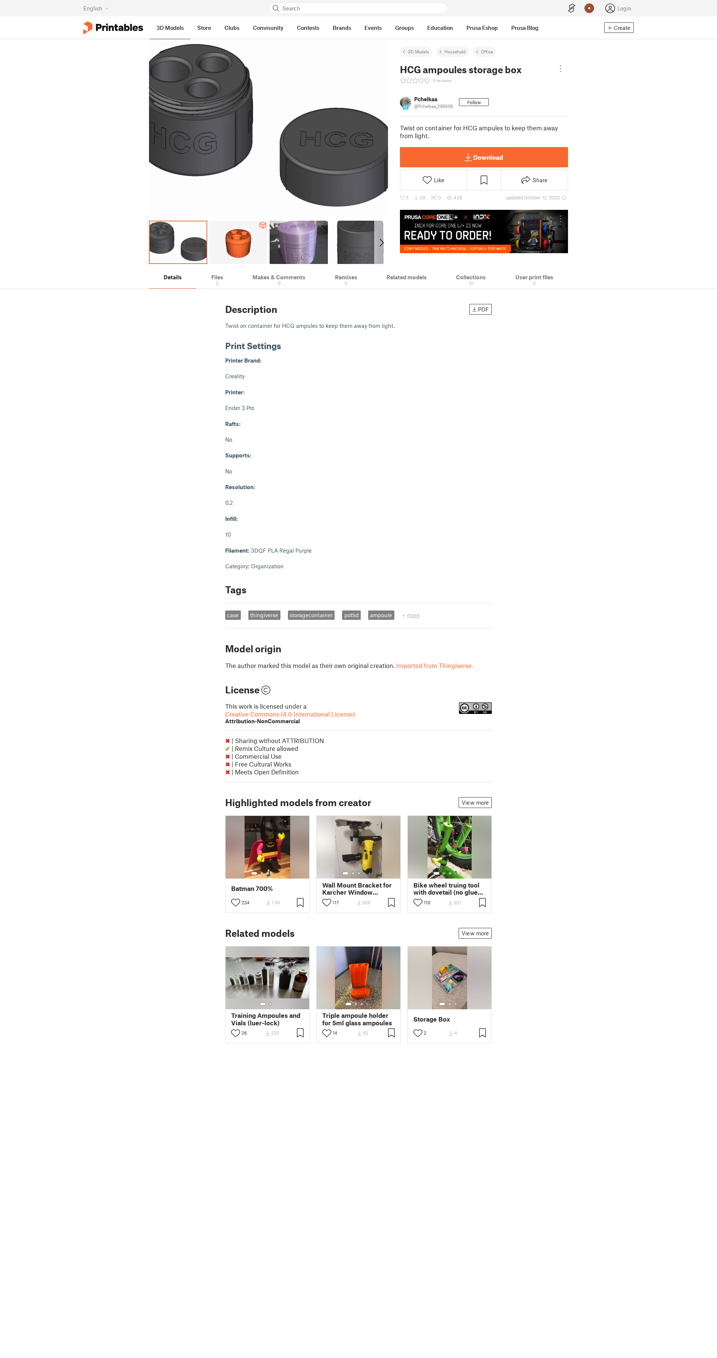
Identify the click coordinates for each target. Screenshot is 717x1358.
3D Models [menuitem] (170, 27)
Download (488, 157)
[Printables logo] (113, 27)
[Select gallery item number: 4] (273, 873)
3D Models (418, 51)
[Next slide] (381, 242)
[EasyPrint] (571, 8)
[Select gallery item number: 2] (261, 873)
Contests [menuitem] (308, 27)
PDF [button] (483, 309)
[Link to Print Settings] (286, 345)
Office (487, 51)
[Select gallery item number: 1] (254, 873)
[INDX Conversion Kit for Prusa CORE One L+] (484, 231)
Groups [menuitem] (404, 27)
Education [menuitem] (440, 27)
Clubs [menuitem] (231, 27)
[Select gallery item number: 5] (278, 873)
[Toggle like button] (235, 902)
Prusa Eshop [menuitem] (482, 27)
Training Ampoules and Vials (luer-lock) (265, 1019)
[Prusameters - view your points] (589, 8)
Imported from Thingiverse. (434, 665)
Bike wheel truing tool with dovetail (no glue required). (446, 889)
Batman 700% (252, 888)
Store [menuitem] (204, 27)
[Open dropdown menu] (560, 68)
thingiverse (264, 615)
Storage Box (431, 1019)
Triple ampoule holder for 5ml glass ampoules (357, 1019)
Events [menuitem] (373, 27)
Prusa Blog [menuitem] (524, 27)
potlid (351, 615)
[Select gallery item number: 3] (267, 873)
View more (475, 802)
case (233, 615)
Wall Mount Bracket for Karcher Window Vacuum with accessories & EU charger (357, 889)
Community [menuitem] (268, 27)
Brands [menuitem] (342, 27)
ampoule (381, 615)
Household (455, 51)
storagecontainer (311, 615)
